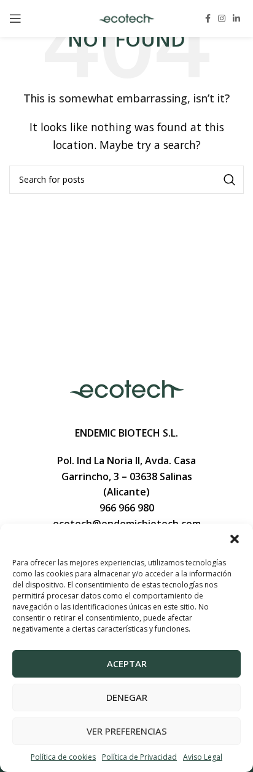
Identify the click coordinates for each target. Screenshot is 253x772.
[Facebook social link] (207, 18)
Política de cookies (63, 757)
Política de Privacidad (139, 757)
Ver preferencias (127, 731)
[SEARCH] (230, 180)
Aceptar (127, 663)
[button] (234, 539)
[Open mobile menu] (15, 18)
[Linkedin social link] (236, 18)
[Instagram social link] (221, 18)
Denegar (126, 697)
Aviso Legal (202, 757)
